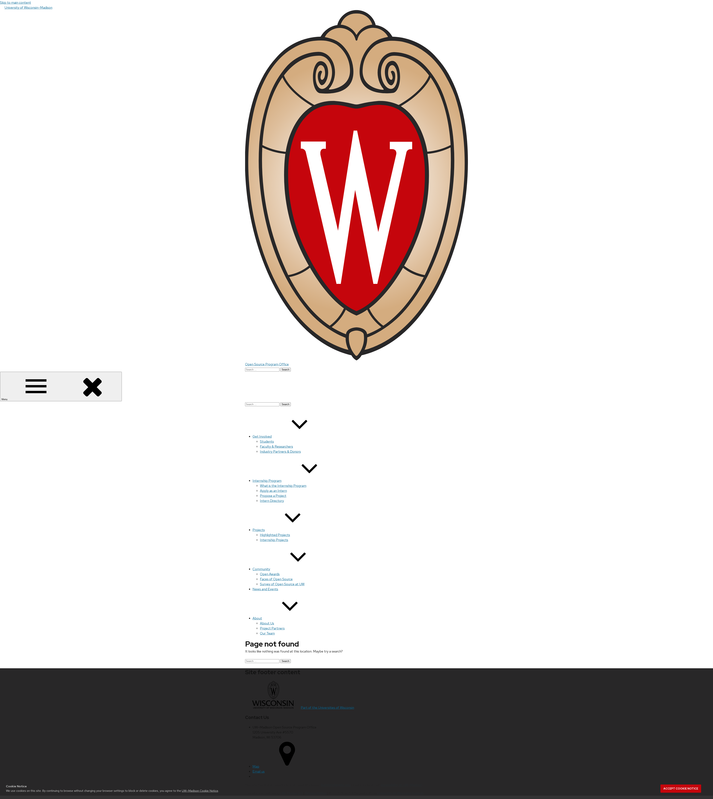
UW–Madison (28, 7)
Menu (4, 399)
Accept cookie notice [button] (680, 788)
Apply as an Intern (273, 491)
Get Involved (262, 436)
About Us (267, 623)
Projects (259, 530)
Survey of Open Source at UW (282, 584)
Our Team (267, 633)
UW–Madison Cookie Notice (200, 791)
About (257, 618)
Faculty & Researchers (276, 446)
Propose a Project (273, 496)
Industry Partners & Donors (280, 451)
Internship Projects (274, 540)
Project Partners (272, 628)
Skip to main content (15, 2)
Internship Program (267, 481)
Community (261, 569)
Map (256, 766)
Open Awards (270, 574)
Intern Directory (272, 501)
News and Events (265, 589)
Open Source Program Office (267, 364)
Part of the (327, 707)
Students (267, 441)
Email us (259, 771)
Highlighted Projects (275, 535)
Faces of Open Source (276, 579)
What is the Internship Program (283, 486)
